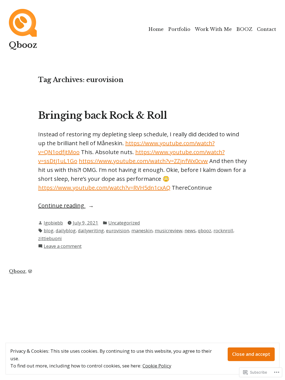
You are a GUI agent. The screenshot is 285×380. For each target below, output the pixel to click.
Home (156, 29)
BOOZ (244, 29)
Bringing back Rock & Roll (102, 115)
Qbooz (23, 45)
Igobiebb (53, 222)
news (190, 230)
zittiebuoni (50, 238)
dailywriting (91, 230)
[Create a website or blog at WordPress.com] (30, 271)
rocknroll (223, 230)
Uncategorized (124, 222)
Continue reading (61, 205)
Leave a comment (63, 246)
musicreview (168, 230)
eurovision (117, 230)
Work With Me (213, 29)
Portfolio (179, 29)
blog (48, 230)
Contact (266, 29)
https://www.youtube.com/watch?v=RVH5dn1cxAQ (104, 187)
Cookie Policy (156, 365)
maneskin (142, 230)
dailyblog (66, 230)
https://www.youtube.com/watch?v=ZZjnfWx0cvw (143, 161)
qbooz (204, 230)
